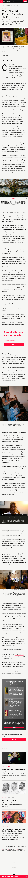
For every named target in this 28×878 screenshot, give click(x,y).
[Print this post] (11, 60)
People (14, 862)
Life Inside (5, 826)
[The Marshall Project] (8, 1)
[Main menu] (1, 1)
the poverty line (19, 632)
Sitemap (14, 867)
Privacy (14, 864)
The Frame (4, 8)
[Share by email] (7, 60)
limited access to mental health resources (15, 634)
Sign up (14, 344)
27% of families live (7, 632)
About (14, 859)
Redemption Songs (6, 766)
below (13, 632)
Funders (14, 870)
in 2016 (10, 147)
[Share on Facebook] (3, 60)
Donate (25, 1)
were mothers (15, 147)
